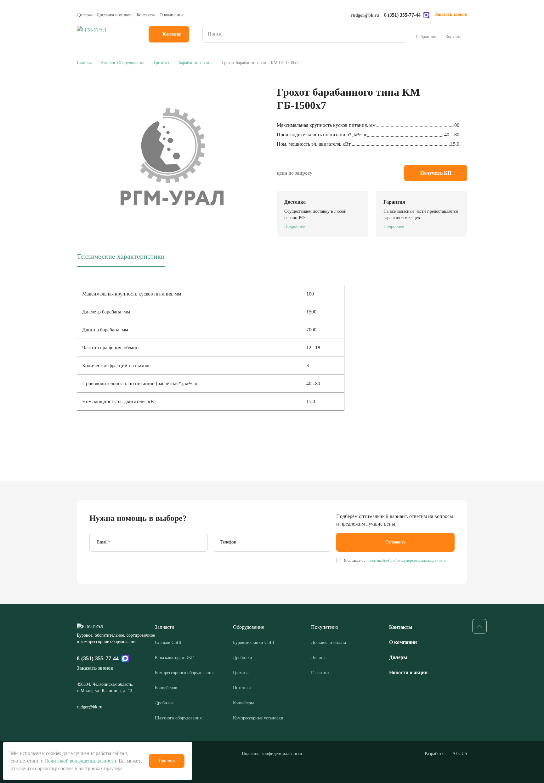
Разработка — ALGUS (446, 753)
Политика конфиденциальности (272, 753)
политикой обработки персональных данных (406, 560)
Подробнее (294, 226)
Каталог (171, 34)
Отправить (395, 542)
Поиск (399, 34)
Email (103, 542)
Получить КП (435, 173)
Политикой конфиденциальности (80, 760)
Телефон (228, 542)
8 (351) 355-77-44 (402, 15)
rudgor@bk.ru (365, 15)
